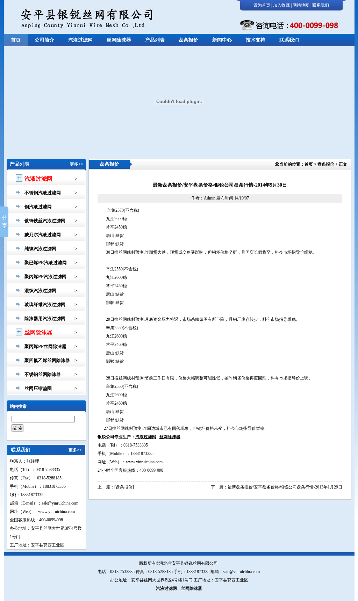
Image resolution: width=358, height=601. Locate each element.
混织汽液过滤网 (40, 290)
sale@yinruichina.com (241, 571)
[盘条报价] (124, 487)
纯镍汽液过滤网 (40, 248)
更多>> (76, 164)
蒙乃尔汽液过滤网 (42, 234)
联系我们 (320, 5)
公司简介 (44, 40)
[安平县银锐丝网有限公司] (93, 19)
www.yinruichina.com (144, 461)
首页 (16, 40)
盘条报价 (188, 40)
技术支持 (255, 40)
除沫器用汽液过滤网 (44, 318)
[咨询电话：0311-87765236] (287, 25)
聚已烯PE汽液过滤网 (45, 262)
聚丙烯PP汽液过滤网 (45, 276)
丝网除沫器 (119, 40)
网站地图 (301, 5)
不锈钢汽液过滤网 (42, 192)
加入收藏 (281, 5)
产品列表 (155, 40)
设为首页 (261, 5)
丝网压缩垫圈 (38, 388)
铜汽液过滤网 (38, 206)
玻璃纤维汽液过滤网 (44, 304)
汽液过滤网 (80, 40)
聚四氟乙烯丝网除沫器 (47, 360)
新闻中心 (222, 40)
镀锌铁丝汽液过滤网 (44, 220)
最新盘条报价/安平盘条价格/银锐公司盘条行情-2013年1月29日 (285, 487)
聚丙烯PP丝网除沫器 (45, 346)
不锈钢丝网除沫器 (42, 374)
